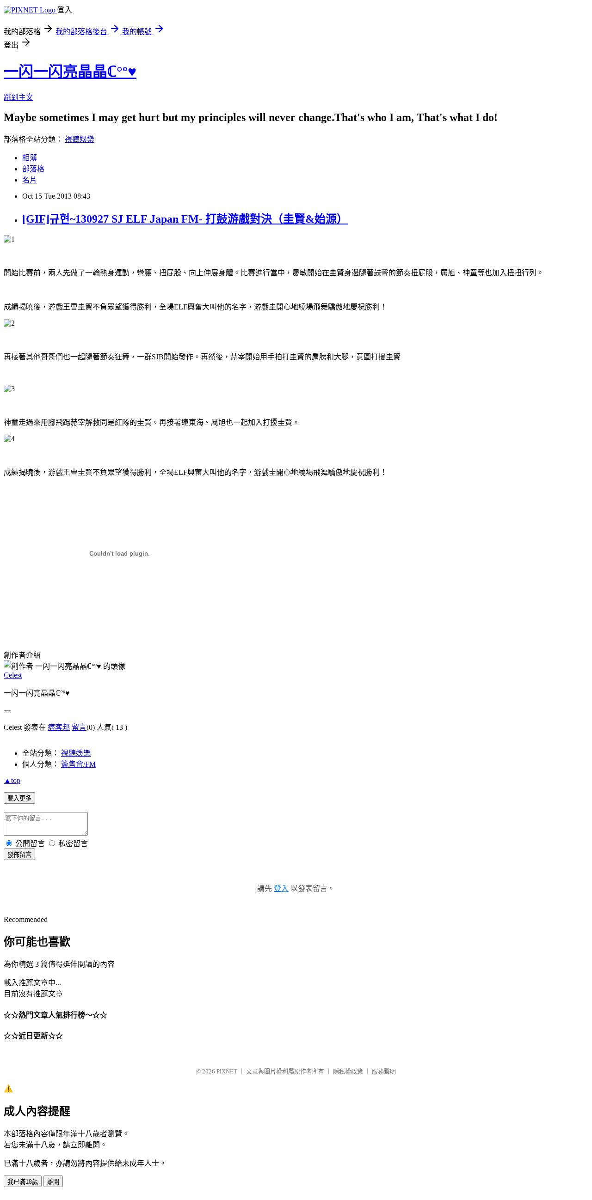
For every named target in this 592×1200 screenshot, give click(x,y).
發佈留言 (19, 854)
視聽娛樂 (79, 139)
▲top (12, 780)
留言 (79, 727)
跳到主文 (18, 97)
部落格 (33, 169)
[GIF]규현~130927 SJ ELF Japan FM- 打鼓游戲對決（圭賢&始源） (185, 219)
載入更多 (19, 798)
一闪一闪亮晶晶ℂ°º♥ (70, 71)
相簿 (29, 158)
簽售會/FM (78, 764)
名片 (29, 180)
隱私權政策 (348, 1071)
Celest (13, 675)
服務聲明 (384, 1071)
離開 (53, 1181)
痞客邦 (59, 727)
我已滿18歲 (22, 1181)
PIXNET (226, 1071)
